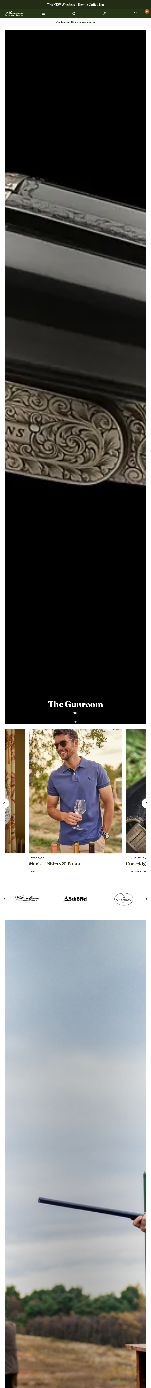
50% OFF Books (75, 4)
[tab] (75, 722)
